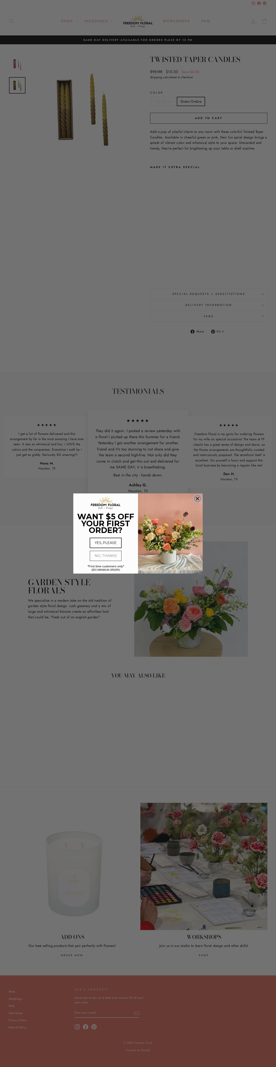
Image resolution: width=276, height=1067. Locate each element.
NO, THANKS (106, 556)
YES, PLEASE (106, 543)
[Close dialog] (197, 498)
